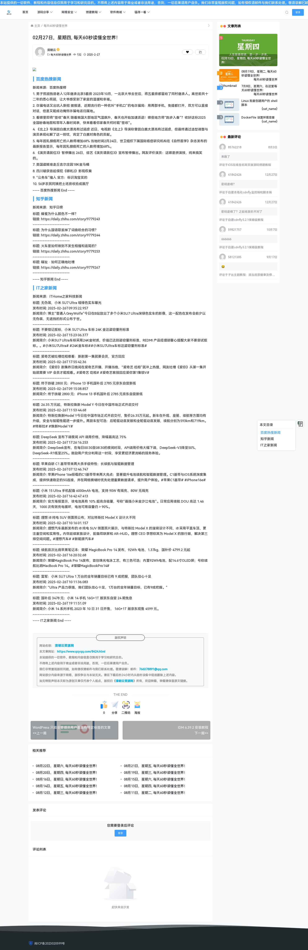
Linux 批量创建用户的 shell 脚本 (259, 103)
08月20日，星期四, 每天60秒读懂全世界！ (67, 772)
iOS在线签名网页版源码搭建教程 (249, 165)
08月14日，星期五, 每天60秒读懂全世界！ (67, 786)
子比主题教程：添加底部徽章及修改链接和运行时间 (261, 275)
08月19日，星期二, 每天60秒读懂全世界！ (258, 73)
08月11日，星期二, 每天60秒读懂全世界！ (155, 792)
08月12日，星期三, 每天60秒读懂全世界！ (67, 792)
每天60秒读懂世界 (55, 26)
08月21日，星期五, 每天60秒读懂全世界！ (155, 766)
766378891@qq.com (153, 669)
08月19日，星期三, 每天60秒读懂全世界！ (155, 772)
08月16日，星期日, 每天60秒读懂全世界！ (67, 779)
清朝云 (51, 50)
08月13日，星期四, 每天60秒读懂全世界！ (155, 786)
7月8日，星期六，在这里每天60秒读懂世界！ (259, 88)
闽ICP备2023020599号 (49, 943)
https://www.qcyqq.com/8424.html (81, 651)
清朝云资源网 (124, 681)
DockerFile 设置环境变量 (258, 117)
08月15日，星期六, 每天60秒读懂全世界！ (155, 779)
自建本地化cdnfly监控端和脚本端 (250, 192)
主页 (37, 26)
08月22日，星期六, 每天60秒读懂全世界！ (67, 766)
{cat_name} (269, 109)
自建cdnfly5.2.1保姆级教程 (245, 220)
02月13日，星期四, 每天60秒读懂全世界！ (246, 60)
